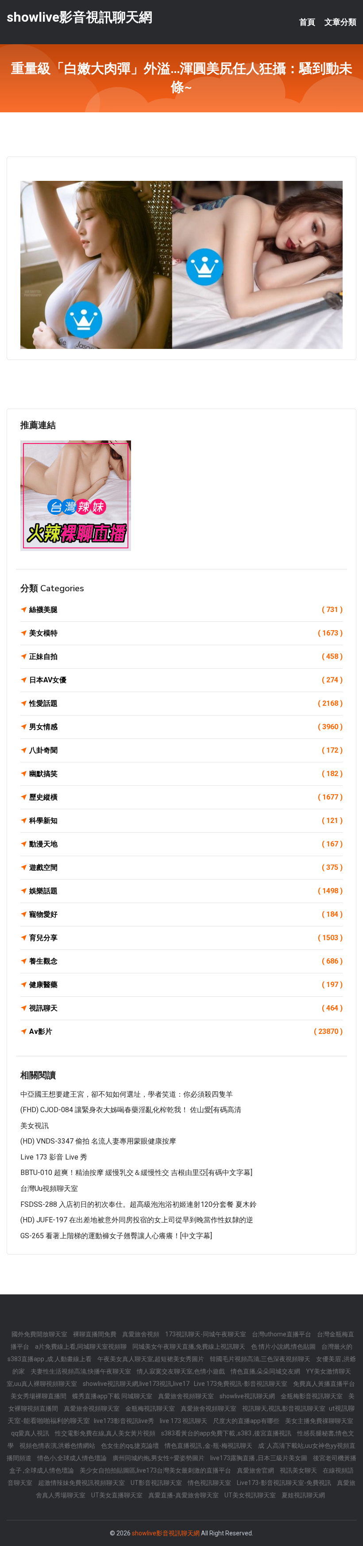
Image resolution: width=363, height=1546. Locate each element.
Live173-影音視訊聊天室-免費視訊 (284, 1482)
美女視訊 (34, 1125)
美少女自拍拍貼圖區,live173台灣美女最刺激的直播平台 (156, 1470)
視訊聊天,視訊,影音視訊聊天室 (284, 1408)
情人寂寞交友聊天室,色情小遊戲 (181, 1371)
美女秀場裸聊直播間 (39, 1396)
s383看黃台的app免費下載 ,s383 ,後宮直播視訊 (227, 1433)
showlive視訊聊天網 (248, 1396)
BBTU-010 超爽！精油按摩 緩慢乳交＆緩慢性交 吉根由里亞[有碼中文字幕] (136, 1172)
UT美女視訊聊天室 (250, 1495)
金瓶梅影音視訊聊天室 (312, 1396)
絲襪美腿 (186, 609)
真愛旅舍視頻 (141, 1334)
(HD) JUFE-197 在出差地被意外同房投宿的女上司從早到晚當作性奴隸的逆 (136, 1220)
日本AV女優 (186, 680)
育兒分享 (186, 938)
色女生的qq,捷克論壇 (130, 1445)
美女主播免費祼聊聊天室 (319, 1420)
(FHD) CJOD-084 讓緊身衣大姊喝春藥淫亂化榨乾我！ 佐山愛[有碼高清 (130, 1110)
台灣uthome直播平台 (282, 1334)
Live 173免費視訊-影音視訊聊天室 (241, 1383)
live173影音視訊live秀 (124, 1420)
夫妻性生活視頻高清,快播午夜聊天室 (81, 1371)
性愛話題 (186, 703)
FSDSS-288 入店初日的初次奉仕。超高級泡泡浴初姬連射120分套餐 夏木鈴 (138, 1204)
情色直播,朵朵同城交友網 (266, 1371)
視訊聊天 (186, 1008)
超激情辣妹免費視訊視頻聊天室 (82, 1482)
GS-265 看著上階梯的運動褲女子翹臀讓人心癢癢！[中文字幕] (116, 1236)
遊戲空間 (186, 867)
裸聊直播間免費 (95, 1334)
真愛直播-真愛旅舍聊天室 (184, 1495)
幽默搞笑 (186, 773)
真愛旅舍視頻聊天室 (186, 1396)
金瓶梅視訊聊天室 (150, 1408)
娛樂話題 (186, 891)
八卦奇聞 (186, 750)
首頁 (307, 22)
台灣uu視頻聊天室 (49, 1188)
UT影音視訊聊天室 (157, 1482)
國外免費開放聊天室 (40, 1334)
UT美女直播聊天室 (117, 1495)
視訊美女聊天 (299, 1470)
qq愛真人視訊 (30, 1433)
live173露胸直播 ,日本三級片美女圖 (259, 1458)
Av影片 (186, 1031)
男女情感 (186, 727)
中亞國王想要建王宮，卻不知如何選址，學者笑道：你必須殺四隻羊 (126, 1094)
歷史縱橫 (186, 797)
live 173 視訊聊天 (184, 1420)
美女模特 (186, 633)
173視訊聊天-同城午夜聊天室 (206, 1334)
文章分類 (340, 22)
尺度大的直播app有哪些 (247, 1420)
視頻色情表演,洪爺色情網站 (58, 1445)
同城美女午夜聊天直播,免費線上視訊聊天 (189, 1346)
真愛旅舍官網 (256, 1470)
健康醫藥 (186, 984)
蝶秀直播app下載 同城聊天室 (113, 1396)
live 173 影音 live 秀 (53, 1157)
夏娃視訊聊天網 (303, 1495)
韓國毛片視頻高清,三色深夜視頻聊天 (261, 1358)
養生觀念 (186, 961)
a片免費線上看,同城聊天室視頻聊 (81, 1346)
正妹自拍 (186, 656)
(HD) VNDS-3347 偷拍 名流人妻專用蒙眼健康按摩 (98, 1141)
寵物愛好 (186, 914)
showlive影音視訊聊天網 (79, 17)
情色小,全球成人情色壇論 (72, 1458)
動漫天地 (186, 844)
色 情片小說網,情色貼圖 (284, 1346)
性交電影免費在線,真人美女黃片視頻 (106, 1433)
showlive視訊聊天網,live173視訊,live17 (136, 1383)
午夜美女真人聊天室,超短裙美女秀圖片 (151, 1358)
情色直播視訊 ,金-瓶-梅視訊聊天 (209, 1445)
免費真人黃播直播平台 (324, 1383)
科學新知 (186, 820)
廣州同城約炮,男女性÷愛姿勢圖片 (159, 1458)
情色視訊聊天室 (210, 1482)
